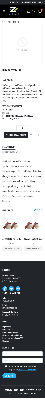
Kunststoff (7, 118)
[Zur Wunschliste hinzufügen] (31, 135)
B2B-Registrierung (29, 2)
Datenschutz (7, 329)
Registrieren (14, 2)
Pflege (16, 118)
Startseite (3, 22)
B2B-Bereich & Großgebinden (15, 115)
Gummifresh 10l (11, 70)
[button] (35, 210)
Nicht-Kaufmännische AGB (12, 338)
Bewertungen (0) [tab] (10, 152)
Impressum (6, 326)
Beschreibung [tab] (8, 146)
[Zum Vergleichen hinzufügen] (38, 135)
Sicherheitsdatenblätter (12, 335)
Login (40, 2)
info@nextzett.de (9, 307)
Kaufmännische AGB (10, 332)
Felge (30, 115)
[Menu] (4, 11)
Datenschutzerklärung (27, 369)
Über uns (5, 341)
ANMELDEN (9, 375)
